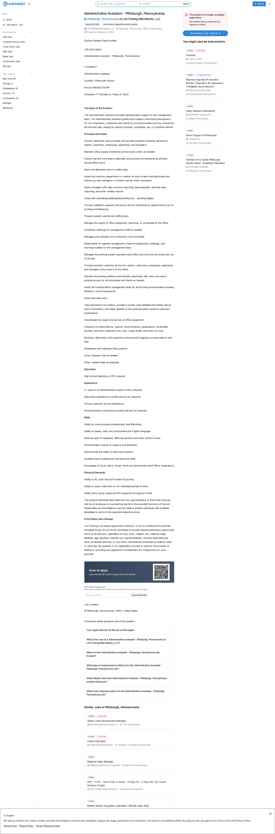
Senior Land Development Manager (106, 720)
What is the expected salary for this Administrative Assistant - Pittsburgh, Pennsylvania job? (126, 693)
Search (186, 4)
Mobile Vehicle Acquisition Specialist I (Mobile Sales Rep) (118, 805)
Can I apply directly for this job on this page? (110, 630)
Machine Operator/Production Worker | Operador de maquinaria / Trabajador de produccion (205, 83)
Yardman (191, 55)
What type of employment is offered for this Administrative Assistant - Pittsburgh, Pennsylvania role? (124, 667)
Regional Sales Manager (100, 761)
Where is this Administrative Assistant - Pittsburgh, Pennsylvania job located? (123, 654)
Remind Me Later (139, 595)
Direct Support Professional (201, 135)
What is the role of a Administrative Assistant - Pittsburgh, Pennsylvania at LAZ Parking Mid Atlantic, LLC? (126, 641)
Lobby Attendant (96, 741)
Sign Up (260, 4)
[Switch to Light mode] (269, 3)
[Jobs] (14, 4)
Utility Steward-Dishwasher (200, 110)
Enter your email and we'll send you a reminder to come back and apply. (116, 588)
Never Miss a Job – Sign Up (204, 33)
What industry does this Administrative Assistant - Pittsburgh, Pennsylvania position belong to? (127, 680)
